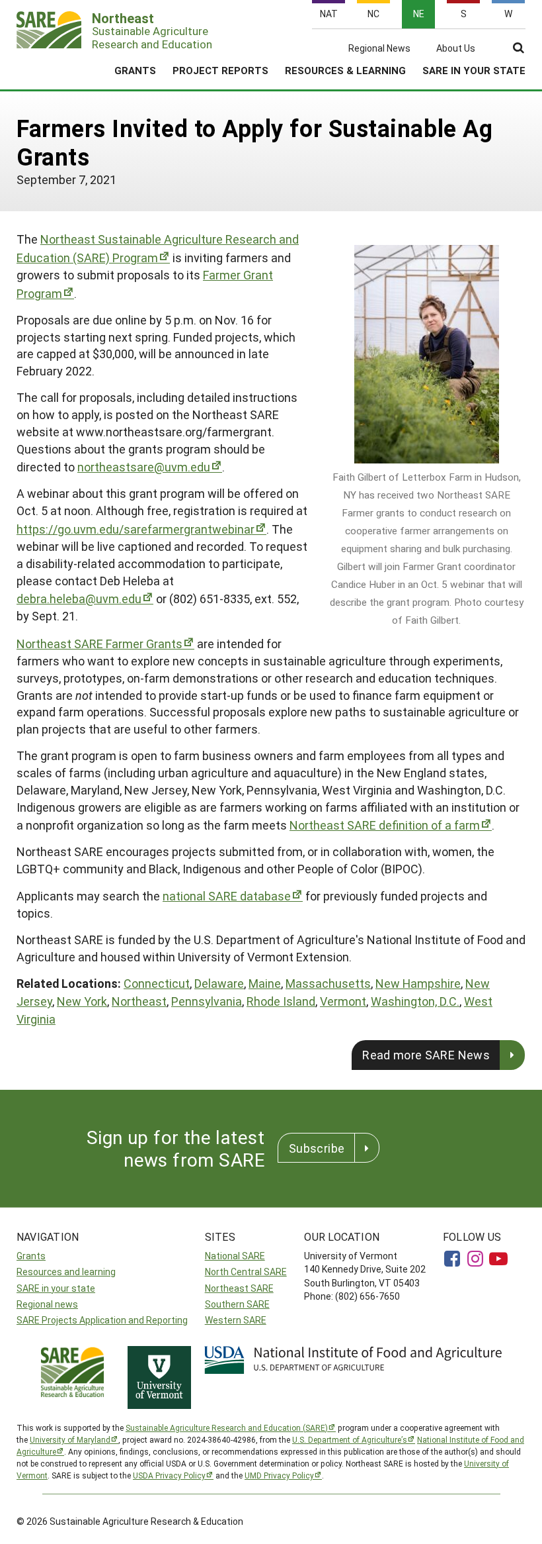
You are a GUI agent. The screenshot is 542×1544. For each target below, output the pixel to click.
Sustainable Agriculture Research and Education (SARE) (227, 1427)
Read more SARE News (426, 1055)
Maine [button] (265, 983)
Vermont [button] (343, 1001)
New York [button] (82, 1001)
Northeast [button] (139, 1001)
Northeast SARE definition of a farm (385, 825)
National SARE (235, 1255)
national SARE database (227, 896)
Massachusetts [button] (328, 983)
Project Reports (220, 70)
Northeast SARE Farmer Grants (99, 643)
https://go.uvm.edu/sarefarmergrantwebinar (135, 529)
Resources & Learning (345, 70)
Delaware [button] (219, 983)
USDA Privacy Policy (169, 1475)
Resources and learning (66, 1271)
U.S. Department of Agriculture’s (349, 1439)
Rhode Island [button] (281, 1001)
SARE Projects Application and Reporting (102, 1320)
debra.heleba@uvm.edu (79, 598)
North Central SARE (246, 1271)
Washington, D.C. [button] (415, 1001)
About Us (455, 48)
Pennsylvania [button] (206, 1001)
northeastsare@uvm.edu (143, 467)
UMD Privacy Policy (279, 1475)
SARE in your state (56, 1288)
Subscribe (316, 1148)
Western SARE (235, 1320)
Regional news (47, 1304)
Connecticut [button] (157, 983)
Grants (135, 70)
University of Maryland (70, 1439)
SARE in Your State (473, 70)
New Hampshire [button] (418, 983)
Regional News (379, 48)
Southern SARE (237, 1304)
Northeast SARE (239, 1288)
